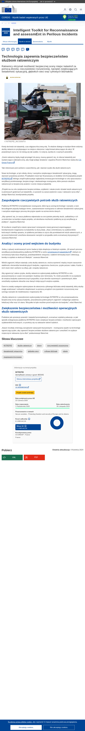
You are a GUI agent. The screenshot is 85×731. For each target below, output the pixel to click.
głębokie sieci (33, 351)
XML (14, 457)
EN (8, 49)
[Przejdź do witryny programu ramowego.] (6, 32)
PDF (36, 457)
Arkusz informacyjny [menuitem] (10, 41)
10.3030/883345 (21, 387)
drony (39, 345)
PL (27, 49)
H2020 (13, 23)
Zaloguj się (65, 9)
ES (13, 49)
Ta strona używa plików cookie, (20, 722)
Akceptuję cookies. (26, 727)
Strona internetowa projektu (27, 379)
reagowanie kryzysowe (13, 357)
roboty (65, 351)
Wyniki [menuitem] (49, 41)
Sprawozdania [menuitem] (38, 41)
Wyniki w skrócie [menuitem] (25, 41)
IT (22, 49)
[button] (70, 9)
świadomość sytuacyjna (13, 351)
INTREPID (6, 179)
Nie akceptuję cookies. (59, 727)
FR (18, 49)
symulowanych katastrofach (59, 252)
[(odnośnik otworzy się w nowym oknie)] (9, 8)
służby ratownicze (25, 345)
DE (3, 49)
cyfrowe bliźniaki (50, 351)
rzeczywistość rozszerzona (57, 345)
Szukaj (75, 9)
